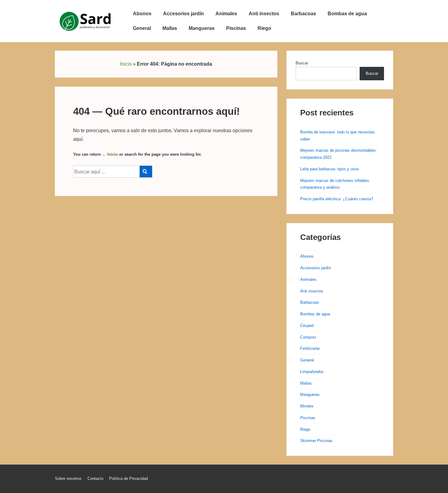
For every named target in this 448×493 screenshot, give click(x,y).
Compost (308, 337)
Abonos (142, 13)
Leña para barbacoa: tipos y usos (329, 169)
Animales (226, 13)
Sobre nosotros (68, 478)
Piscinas (236, 28)
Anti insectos (264, 13)
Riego (264, 28)
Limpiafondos (312, 371)
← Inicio (110, 154)
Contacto (95, 478)
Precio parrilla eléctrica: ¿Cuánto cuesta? (336, 199)
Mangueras (202, 28)
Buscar (302, 63)
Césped (307, 325)
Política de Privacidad (128, 478)
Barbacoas (303, 13)
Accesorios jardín (183, 13)
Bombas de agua (347, 13)
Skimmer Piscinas (316, 440)
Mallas (169, 28)
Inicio (126, 64)
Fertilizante (310, 348)
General (142, 28)
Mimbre (306, 406)
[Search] (146, 171)
